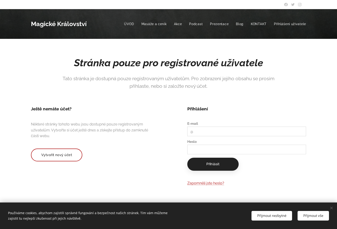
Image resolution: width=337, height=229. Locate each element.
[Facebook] (286, 4)
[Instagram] (300, 4)
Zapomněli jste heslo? (205, 183)
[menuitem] (130, 24)
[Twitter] (293, 4)
